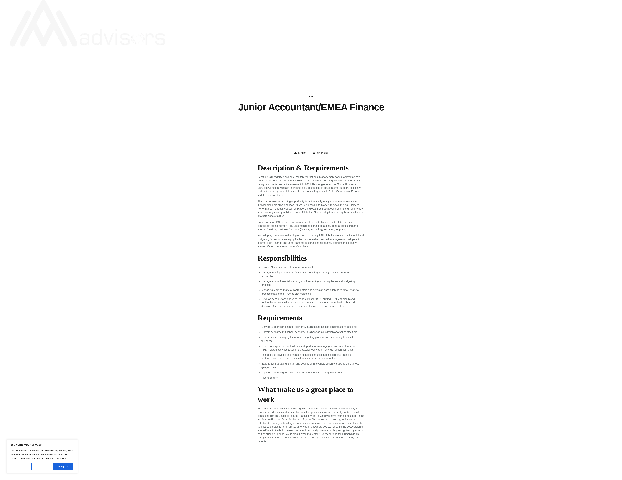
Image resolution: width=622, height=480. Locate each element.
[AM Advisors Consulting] (87, 23)
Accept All (63, 466)
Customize (21, 466)
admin (303, 153)
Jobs (311, 96)
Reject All (42, 466)
